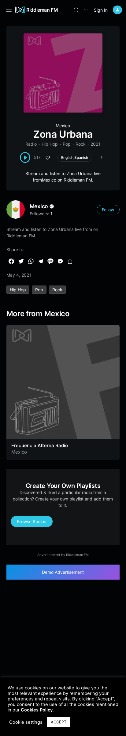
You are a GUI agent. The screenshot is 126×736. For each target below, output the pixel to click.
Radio (31, 144)
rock (57, 289)
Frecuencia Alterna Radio (39, 445)
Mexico (63, 125)
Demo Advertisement (63, 572)
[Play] (25, 157)
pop (39, 289)
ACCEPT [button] (58, 721)
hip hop (18, 289)
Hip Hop (50, 144)
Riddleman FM (42, 10)
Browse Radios (31, 521)
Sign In (101, 10)
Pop (67, 144)
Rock (81, 144)
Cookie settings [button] (26, 722)
